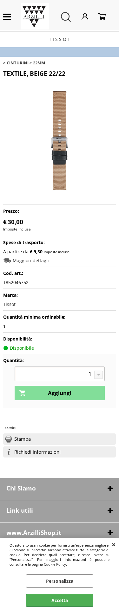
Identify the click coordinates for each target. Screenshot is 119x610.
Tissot (9, 304)
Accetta (59, 600)
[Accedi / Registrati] (88, 17)
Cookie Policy (55, 564)
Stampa (22, 439)
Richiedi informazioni (37, 452)
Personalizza (59, 581)
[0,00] (105, 17)
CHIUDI (114, 544)
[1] (60, 374)
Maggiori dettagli (31, 260)
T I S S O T (59, 39)
